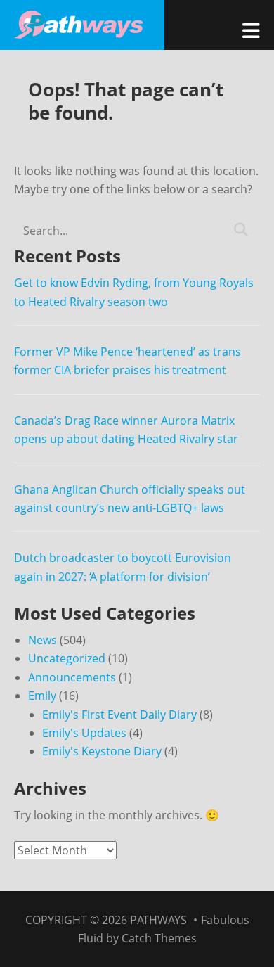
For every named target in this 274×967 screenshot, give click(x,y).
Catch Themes (159, 938)
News (42, 640)
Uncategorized (66, 658)
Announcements (72, 677)
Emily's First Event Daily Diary (119, 714)
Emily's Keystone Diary (102, 751)
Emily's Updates (84, 733)
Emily (42, 695)
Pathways (158, 920)
